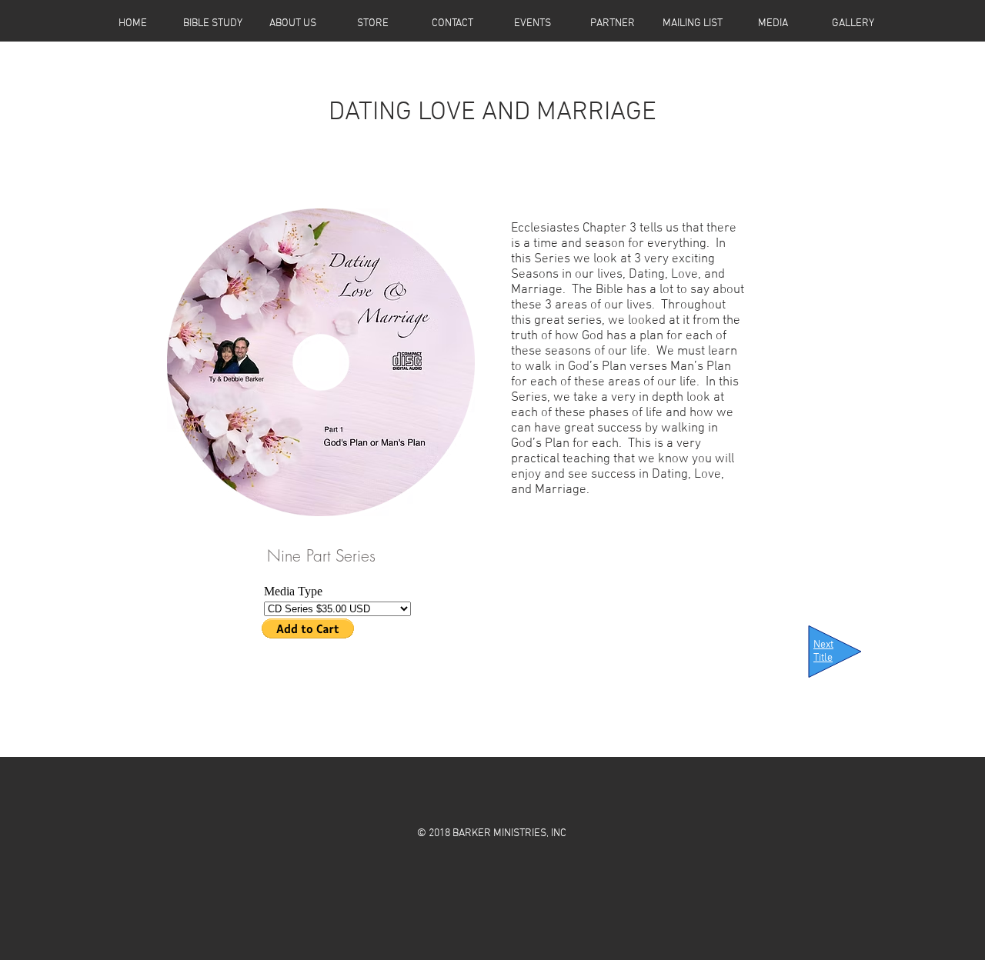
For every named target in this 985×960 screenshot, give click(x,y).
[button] (372, 18)
